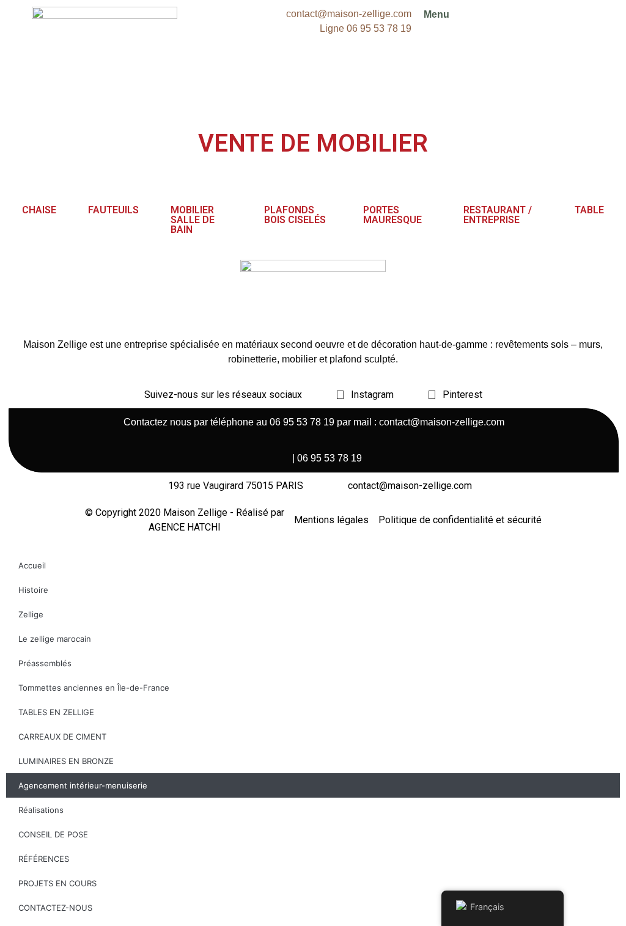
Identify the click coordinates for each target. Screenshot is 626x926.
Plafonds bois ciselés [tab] (295, 215)
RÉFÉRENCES (43, 859)
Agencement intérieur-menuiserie (82, 785)
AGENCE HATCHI (185, 527)
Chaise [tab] (39, 210)
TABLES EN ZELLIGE (56, 712)
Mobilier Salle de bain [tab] (193, 219)
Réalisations (41, 810)
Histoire (33, 590)
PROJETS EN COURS (57, 883)
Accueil (32, 565)
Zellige (30, 614)
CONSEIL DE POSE (53, 834)
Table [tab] (589, 210)
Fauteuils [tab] (113, 210)
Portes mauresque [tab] (392, 215)
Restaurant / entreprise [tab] (497, 215)
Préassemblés (45, 663)
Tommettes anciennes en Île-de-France (93, 688)
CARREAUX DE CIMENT (62, 736)
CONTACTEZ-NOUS (55, 908)
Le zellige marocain (54, 639)
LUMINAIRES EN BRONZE (66, 761)
